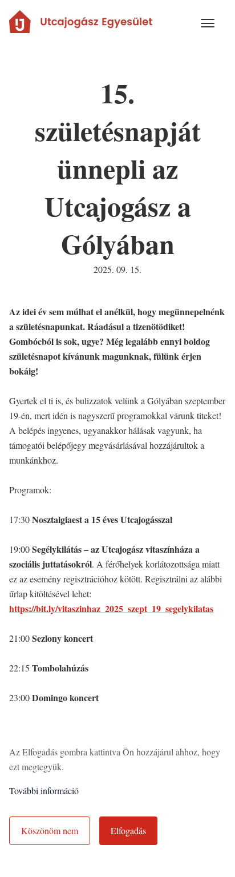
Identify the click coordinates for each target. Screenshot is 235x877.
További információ (44, 790)
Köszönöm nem (49, 830)
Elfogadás (128, 830)
